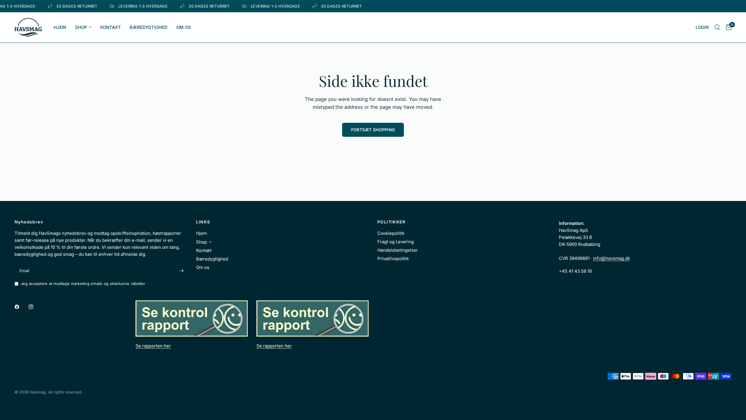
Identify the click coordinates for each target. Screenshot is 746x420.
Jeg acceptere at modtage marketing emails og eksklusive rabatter (83, 283)
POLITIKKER (391, 222)
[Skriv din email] (181, 271)
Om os (183, 27)
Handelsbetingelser (397, 250)
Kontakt (110, 27)
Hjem (60, 27)
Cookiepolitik (390, 233)
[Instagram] (35, 306)
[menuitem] (60, 27)
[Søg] (717, 27)
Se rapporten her (153, 346)
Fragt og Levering (395, 241)
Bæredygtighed (149, 27)
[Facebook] (21, 306)
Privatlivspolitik (393, 258)
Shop (81, 27)
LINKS (203, 222)
